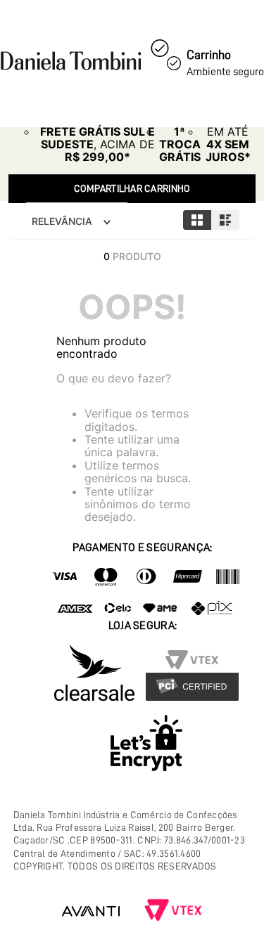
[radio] (197, 220)
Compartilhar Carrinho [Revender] (132, 188)
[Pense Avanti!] (91, 911)
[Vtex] (173, 911)
